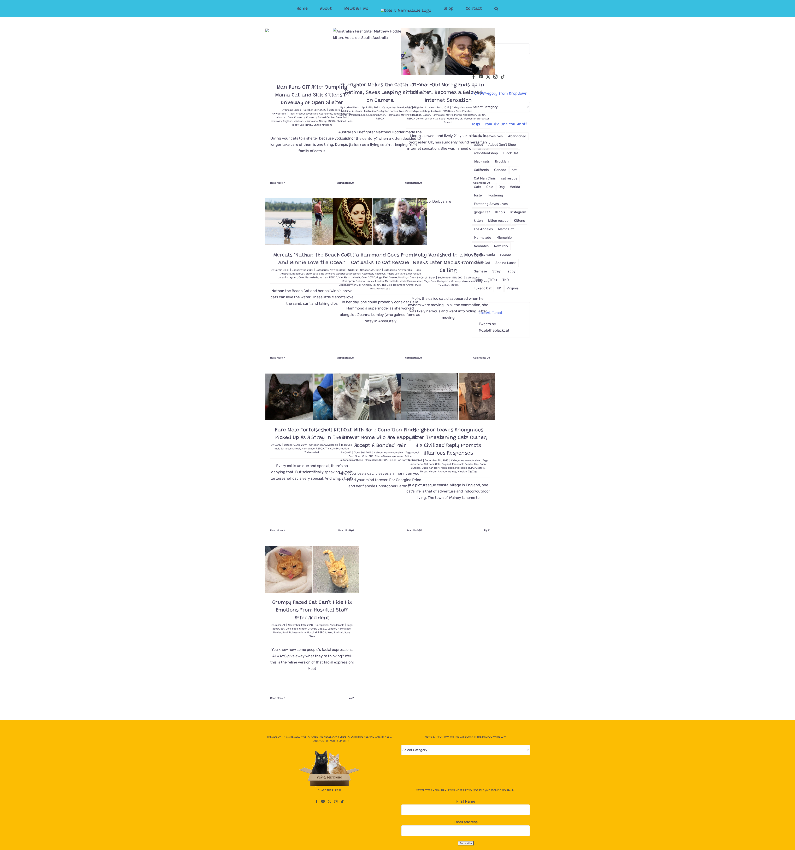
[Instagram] (495, 77)
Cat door (429, 464)
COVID (371, 277)
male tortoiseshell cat (287, 448)
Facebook (468, 111)
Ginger (303, 628)
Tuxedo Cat (482, 288)
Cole (290, 117)
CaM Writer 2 (418, 107)
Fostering (495, 195)
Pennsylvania (484, 254)
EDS (371, 456)
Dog (502, 187)
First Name (465, 801)
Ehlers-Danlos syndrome (389, 456)
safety (481, 467)
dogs (379, 277)
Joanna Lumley (365, 281)
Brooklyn (502, 161)
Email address (466, 822)
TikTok (492, 280)
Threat (424, 471)
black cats (312, 273)
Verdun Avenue (438, 471)
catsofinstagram (287, 277)
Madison (298, 121)
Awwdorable (279, 113)
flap (476, 464)
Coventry (299, 117)
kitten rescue (498, 221)
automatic (417, 464)
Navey (322, 121)
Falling (343, 114)
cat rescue (509, 178)
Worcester (470, 118)
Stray (312, 636)
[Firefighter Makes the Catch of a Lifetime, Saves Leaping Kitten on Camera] (380, 51)
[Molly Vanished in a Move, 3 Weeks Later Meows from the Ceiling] (448, 221)
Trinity (308, 124)
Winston (462, 471)
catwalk (355, 277)
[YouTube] (481, 77)
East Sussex (390, 277)
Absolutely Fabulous (373, 273)
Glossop (455, 281)
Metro (449, 114)
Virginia (513, 288)
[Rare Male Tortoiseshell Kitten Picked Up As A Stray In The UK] (312, 396)
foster (478, 195)
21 (488, 530)
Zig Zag (472, 471)
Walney (452, 471)
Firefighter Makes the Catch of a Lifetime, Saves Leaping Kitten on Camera (380, 93)
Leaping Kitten (376, 114)
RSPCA (380, 118)
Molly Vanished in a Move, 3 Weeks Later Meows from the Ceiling (448, 263)
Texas (478, 280)
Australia (357, 111)
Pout (285, 632)
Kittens (519, 221)
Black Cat (510, 153)
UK (456, 118)
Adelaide (346, 111)
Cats (347, 277)
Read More (276, 182)
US (461, 118)
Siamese (480, 271)
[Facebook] (474, 77)
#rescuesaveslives (307, 113)
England (287, 121)
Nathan (323, 277)
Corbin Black (351, 107)
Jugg (425, 467)
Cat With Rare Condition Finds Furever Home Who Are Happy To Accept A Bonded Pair (380, 438)
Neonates (481, 246)
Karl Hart (434, 467)
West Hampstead (380, 288)
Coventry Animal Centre (320, 117)
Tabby (511, 271)
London (379, 281)
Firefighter (354, 114)
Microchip (461, 467)
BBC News (449, 111)
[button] (480, 8)
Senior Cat (395, 460)
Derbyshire (443, 281)
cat (282, 628)
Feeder (469, 464)
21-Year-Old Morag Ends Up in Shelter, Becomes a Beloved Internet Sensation (448, 93)
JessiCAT (416, 460)
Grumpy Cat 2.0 (317, 628)
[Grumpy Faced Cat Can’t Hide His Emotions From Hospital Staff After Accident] (312, 569)
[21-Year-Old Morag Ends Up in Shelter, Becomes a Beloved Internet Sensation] (448, 51)
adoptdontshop (421, 111)
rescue (505, 254)
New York (501, 246)
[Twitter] (488, 77)
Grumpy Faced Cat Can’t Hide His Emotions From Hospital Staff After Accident (312, 610)
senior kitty (431, 118)
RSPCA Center (415, 118)
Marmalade (311, 121)
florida (515, 187)
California (481, 170)
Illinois (500, 212)
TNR (505, 280)
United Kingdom (322, 124)
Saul (329, 632)
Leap (364, 114)
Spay (347, 632)
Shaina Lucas (293, 109)
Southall (338, 632)
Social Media (446, 118)
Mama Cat (506, 229)
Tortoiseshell (312, 452)
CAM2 (278, 444)
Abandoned (325, 113)
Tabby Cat (298, 124)
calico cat (281, 117)
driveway (276, 121)
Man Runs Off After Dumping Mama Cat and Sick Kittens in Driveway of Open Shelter (312, 95)
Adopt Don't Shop (397, 273)
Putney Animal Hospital (303, 632)
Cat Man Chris (485, 178)
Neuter (277, 632)
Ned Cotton (469, 114)
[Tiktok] (503, 77)
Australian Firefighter (376, 111)
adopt (275, 628)
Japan (426, 114)
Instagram (518, 212)
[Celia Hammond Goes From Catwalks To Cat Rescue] (380, 221)
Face (295, 628)
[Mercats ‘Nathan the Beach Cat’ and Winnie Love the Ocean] (312, 221)
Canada (500, 170)
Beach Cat (298, 273)
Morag (458, 114)
